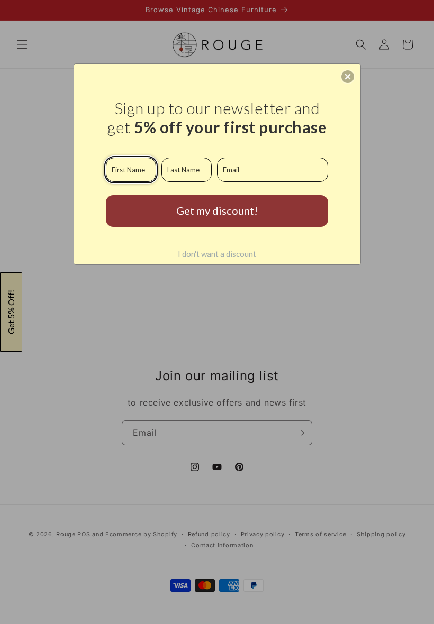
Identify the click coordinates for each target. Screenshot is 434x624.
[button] (347, 76)
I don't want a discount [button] (217, 254)
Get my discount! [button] (217, 210)
